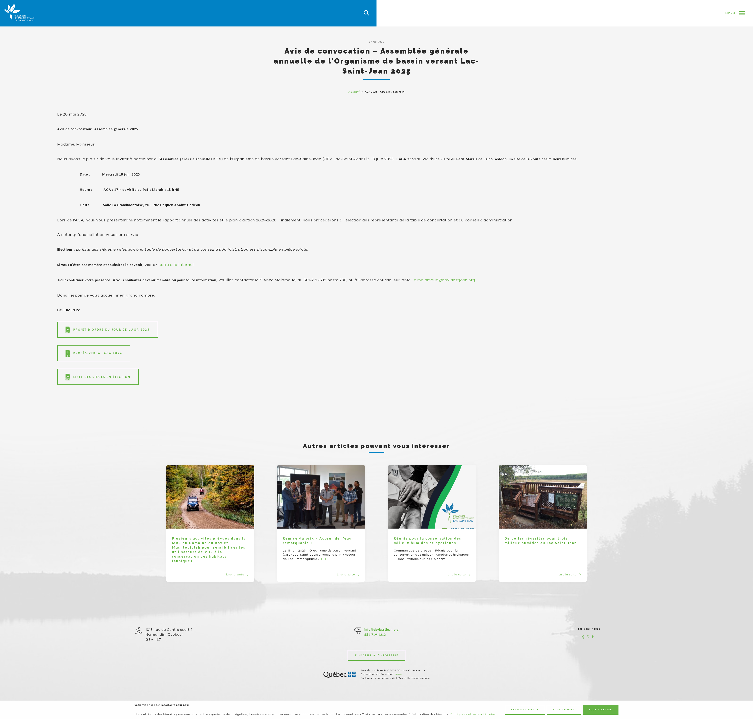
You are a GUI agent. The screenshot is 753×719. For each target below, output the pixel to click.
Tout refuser (564, 710)
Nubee (398, 674)
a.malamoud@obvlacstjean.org (444, 280)
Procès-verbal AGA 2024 (97, 353)
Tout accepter (600, 710)
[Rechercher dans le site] (366, 13)
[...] (323, 559)
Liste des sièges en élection (102, 377)
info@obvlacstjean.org (381, 630)
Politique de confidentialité (378, 678)
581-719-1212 (375, 635)
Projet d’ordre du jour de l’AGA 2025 (111, 329)
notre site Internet (176, 264)
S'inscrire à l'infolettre (376, 655)
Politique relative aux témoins (473, 714)
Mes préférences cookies (414, 678)
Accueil (354, 91)
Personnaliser (525, 710)
